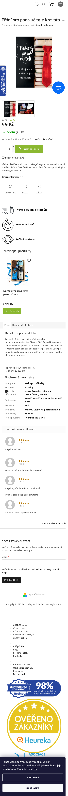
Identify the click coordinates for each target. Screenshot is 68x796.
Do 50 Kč (28, 413)
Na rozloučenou (37, 393)
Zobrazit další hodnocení (52, 523)
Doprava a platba (21, 664)
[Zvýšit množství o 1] (13, 147)
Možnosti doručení (44, 139)
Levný (36, 409)
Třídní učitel (31, 417)
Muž (26, 405)
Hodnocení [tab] (17, 325)
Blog (15, 649)
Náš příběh (18, 646)
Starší (36, 398)
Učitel (42, 417)
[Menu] (60, 4)
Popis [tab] (7, 325)
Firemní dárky (20, 674)
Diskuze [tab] (29, 325)
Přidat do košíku (31, 148)
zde (35, 769)
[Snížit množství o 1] (13, 151)
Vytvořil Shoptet (37, 594)
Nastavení (33, 777)
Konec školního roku (35, 391)
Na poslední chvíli (50, 409)
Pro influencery (20, 653)
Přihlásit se (11, 579)
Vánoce (43, 394)
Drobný (28, 409)
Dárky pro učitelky (34, 383)
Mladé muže (47, 398)
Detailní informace (10, 177)
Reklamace (18, 671)
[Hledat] (43, 4)
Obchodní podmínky (23, 668)
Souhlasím (32, 788)
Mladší (28, 398)
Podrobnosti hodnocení (41, 25)
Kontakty (17, 656)
